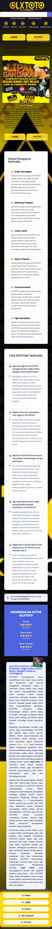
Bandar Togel (22, 744)
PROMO (27, 896)
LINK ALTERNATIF (27, 915)
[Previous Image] (4, 80)
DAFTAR (38, 37)
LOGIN (14, 37)
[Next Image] (48, 80)
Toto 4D (26, 800)
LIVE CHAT (27, 921)
